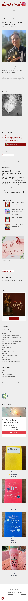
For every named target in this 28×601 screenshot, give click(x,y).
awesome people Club (21, 77)
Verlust (9, 194)
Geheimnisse (4, 182)
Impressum (4, 372)
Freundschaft (16, 180)
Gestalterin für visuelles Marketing (8, 78)
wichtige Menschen (6, 359)
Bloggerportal (19, 179)
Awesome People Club (9, 77)
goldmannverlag (22, 182)
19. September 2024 (5, 26)
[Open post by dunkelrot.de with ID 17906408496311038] (14, 491)
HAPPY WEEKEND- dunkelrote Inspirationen (11, 337)
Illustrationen (22, 184)
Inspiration (6, 186)
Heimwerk (15, 78)
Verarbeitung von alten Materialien (14, 81)
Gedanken (23, 180)
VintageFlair (4, 357)
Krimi (8, 188)
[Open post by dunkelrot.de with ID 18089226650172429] (14, 524)
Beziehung (12, 179)
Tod (3, 194)
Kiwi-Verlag (4, 188)
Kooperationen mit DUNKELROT (9, 376)
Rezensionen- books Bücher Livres (9, 355)
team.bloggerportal (14, 192)
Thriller (22, 192)
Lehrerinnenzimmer (6, 347)
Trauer (5, 194)
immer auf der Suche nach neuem (7, 79)
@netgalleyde (14, 171)
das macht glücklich (6, 331)
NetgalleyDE (6, 190)
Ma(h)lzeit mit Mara (6, 349)
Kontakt (3, 370)
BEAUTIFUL (5, 179)
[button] (2, 598)
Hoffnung (16, 184)
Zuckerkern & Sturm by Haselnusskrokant (11, 361)
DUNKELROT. (10, 592)
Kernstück (17, 186)
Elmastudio (23, 594)
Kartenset (12, 186)
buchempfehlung (5, 180)
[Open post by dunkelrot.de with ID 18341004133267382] (14, 458)
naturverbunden (4, 81)
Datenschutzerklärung (7, 374)
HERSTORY (4, 339)
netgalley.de (19, 188)
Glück (8, 182)
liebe (11, 188)
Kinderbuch (21, 186)
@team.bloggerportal (11, 173)
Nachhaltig (19, 79)
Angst (10, 177)
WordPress (10, 594)
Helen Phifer (5, 184)
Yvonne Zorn (22, 81)
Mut (16, 188)
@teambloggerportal (6, 175)
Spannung (6, 192)
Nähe (11, 190)
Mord (14, 188)
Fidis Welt (4, 333)
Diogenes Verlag (10, 180)
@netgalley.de (5, 171)
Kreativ (15, 79)
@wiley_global (14, 175)
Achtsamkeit (19, 175)
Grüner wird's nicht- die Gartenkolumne (10, 335)
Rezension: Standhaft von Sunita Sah (10, 284)
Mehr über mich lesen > (7, 122)
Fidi (12, 26)
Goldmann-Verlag (14, 182)
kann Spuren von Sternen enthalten (10, 343)
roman (19, 190)
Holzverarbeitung (21, 78)
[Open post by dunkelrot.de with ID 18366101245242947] (14, 558)
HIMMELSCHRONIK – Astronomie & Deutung (11, 341)
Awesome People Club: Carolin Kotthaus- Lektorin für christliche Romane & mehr (18, 226)
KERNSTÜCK (4, 345)
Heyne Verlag (11, 184)
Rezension (15, 190)
